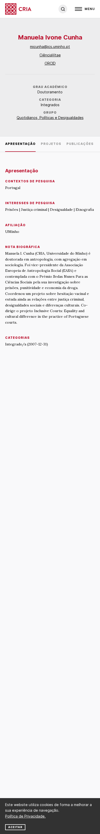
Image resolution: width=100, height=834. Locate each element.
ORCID (50, 63)
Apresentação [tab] (20, 144)
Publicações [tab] (80, 144)
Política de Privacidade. (25, 816)
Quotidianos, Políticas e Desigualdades (50, 117)
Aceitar (15, 827)
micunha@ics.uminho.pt (50, 46)
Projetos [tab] (51, 144)
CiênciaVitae (50, 55)
